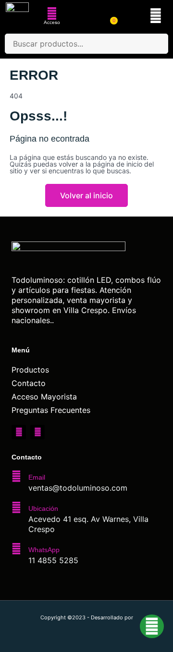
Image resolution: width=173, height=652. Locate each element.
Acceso (52, 22)
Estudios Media (86, 628)
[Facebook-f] (19, 432)
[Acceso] (52, 13)
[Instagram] (37, 432)
